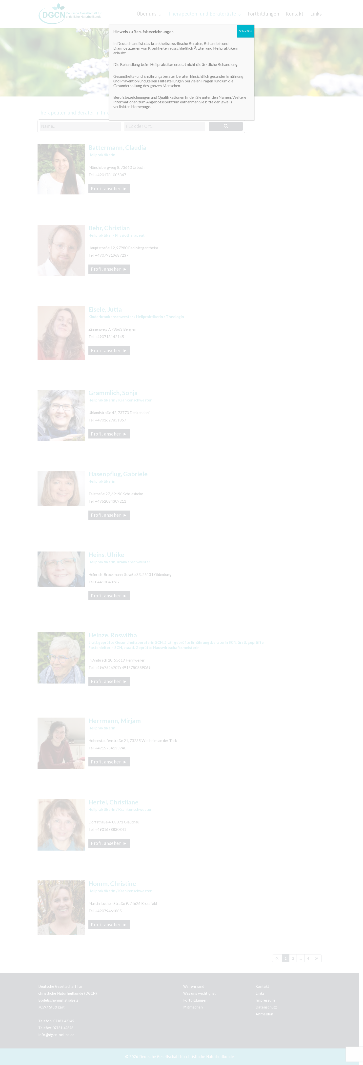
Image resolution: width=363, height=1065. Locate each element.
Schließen (245, 31)
